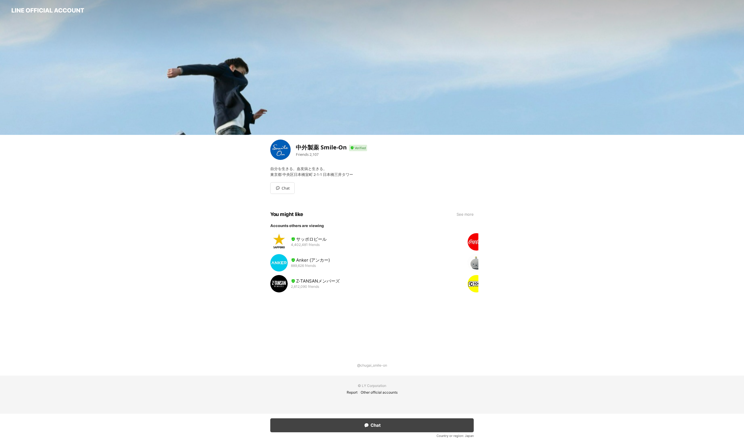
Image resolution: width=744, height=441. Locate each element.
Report (352, 392)
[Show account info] (358, 148)
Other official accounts (379, 392)
